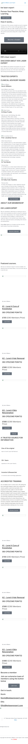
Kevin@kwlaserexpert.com (12, 698)
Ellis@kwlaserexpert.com (12, 705)
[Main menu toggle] (25, 2)
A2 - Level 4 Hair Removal (13, 358)
